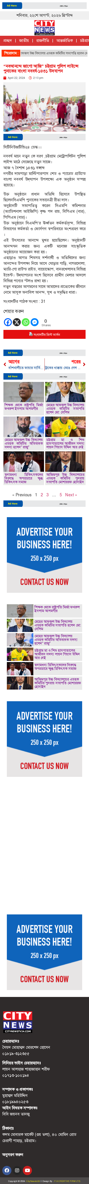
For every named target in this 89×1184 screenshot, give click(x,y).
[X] (17, 322)
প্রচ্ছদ (7, 40)
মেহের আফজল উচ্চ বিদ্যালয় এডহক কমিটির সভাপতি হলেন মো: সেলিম (65, 409)
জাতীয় (24, 40)
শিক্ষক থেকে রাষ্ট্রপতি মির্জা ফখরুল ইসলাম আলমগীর (24, 407)
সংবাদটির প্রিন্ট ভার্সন (47, 334)
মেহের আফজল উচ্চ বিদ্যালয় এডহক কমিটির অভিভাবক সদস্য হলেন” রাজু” (24, 443)
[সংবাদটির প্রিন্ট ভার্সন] (31, 334)
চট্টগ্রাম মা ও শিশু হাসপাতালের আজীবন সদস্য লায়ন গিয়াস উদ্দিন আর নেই (65, 443)
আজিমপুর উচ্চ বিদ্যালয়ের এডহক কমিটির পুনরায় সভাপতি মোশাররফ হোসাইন (65, 478)
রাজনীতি (42, 40)
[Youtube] (27, 1170)
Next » (71, 495)
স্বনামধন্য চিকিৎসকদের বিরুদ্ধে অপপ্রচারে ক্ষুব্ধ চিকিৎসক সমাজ (24, 478)
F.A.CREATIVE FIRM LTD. (67, 1181)
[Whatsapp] (26, 322)
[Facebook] (8, 322)
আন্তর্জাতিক (64, 40)
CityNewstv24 (33, 1181)
